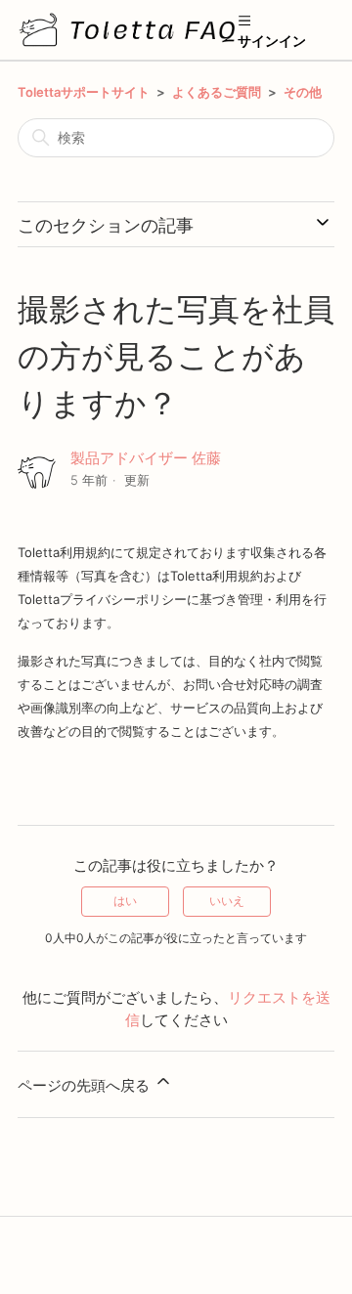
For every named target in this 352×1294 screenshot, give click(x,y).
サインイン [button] (272, 40)
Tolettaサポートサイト (84, 92)
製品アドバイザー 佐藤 (145, 458)
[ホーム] (128, 30)
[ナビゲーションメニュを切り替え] (244, 19)
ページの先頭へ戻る (86, 1085)
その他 (303, 92)
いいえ (226, 900)
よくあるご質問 (216, 92)
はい (125, 900)
